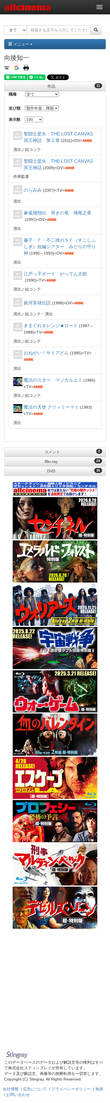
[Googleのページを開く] (16, 67)
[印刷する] (26, 67)
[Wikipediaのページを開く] (7, 67)
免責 (99, 1089)
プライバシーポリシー (71, 1089)
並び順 (15, 108)
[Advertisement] (55, 991)
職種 (13, 94)
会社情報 (11, 1089)
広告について (35, 1089)
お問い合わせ (18, 1094)
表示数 (15, 119)
